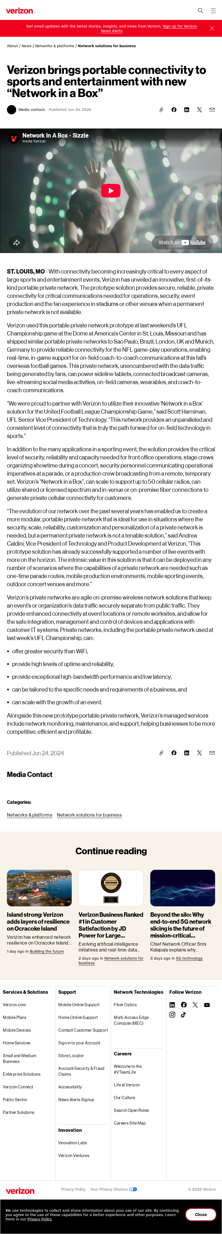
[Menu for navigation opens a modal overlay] (213, 10)
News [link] (27, 46)
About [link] (12, 46)
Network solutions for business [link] (107, 46)
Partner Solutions (19, 1112)
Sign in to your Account (79, 1042)
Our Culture (124, 1097)
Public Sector (15, 1099)
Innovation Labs (72, 1142)
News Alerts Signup (76, 1099)
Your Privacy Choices (109, 1189)
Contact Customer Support (83, 1030)
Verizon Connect (18, 1086)
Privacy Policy (73, 1189)
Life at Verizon (127, 1084)
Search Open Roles (131, 1110)
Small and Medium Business (19, 1058)
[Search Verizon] (200, 10)
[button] (212, 28)
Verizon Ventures (73, 1155)
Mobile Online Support (79, 1004)
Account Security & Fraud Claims (81, 1071)
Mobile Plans (14, 1017)
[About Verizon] (19, 11)
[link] (174, 109)
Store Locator (71, 1055)
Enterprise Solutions (21, 1074)
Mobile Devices (17, 1030)
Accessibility (70, 1086)
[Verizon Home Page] (20, 1190)
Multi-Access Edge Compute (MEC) (131, 1020)
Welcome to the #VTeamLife (128, 1069)
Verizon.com (14, 1004)
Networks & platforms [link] (54, 46)
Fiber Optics (125, 1004)
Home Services (17, 1042)
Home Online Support (78, 1017)
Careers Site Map (130, 1123)
